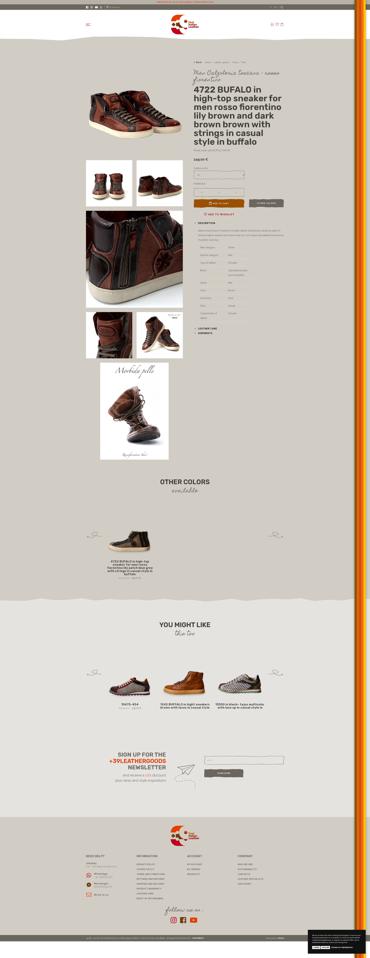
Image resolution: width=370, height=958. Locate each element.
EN (275, 7)
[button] (204, 223)
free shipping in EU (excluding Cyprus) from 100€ (185, 2)
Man (244, 62)
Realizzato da (275, 938)
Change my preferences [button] (342, 947)
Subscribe (224, 773)
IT (271, 7)
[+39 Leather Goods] (185, 24)
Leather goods (221, 62)
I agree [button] (316, 947)
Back (199, 62)
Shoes (235, 62)
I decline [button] (325, 947)
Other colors (266, 203)
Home (208, 62)
